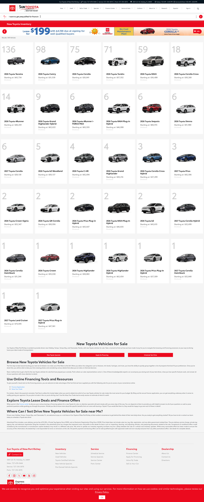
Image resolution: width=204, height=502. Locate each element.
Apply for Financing (102, 355)
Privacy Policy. (102, 491)
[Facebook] (9, 475)
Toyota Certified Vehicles (65, 460)
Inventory (60, 448)
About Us (165, 453)
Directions (166, 460)
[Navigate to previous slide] (2, 31)
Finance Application (18, 387)
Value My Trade (132, 460)
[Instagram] (14, 475)
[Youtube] (24, 475)
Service (95, 448)
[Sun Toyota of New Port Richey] (24, 7)
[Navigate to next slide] (202, 31)
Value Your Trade (17, 389)
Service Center (96, 460)
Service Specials (97, 457)
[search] (198, 8)
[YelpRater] (29, 475)
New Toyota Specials (53, 355)
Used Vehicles (60, 457)
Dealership (168, 448)
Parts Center (95, 463)
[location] (131, 2)
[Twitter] (19, 475)
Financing (131, 448)
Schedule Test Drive (150, 355)
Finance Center (132, 453)
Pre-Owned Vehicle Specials (66, 467)
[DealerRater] (34, 475)
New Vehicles (60, 453)
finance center (24, 404)
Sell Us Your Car (132, 463)
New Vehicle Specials (63, 463)
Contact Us (16, 454)
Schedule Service (97, 453)
